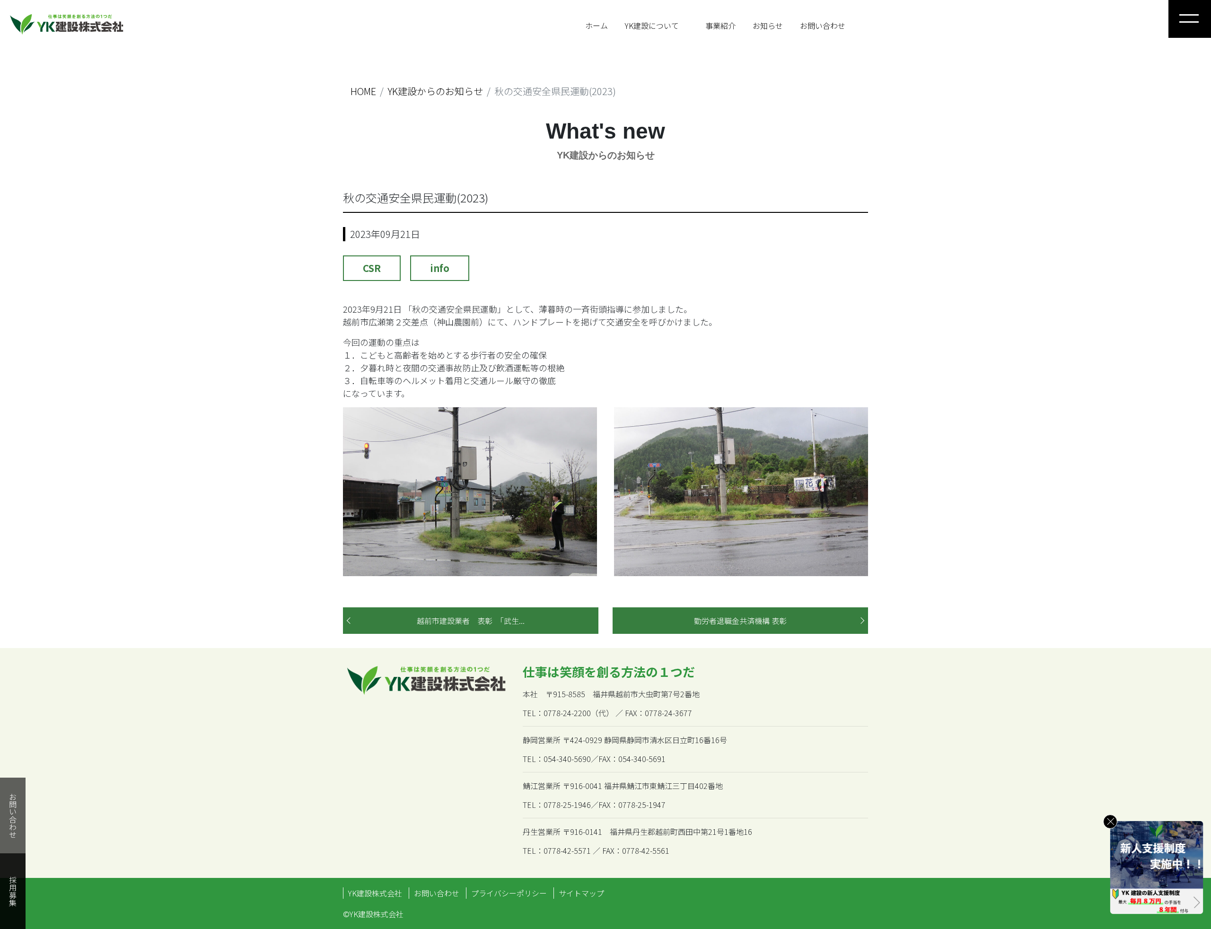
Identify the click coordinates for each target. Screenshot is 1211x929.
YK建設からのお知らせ (435, 91)
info (439, 268)
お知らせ (768, 25)
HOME (363, 91)
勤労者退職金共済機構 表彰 (740, 620)
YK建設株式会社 (375, 893)
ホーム (596, 25)
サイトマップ (581, 893)
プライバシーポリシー (509, 893)
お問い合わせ (822, 25)
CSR (372, 268)
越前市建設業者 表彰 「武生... (471, 620)
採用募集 (12, 891)
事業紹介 (720, 25)
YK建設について (652, 25)
